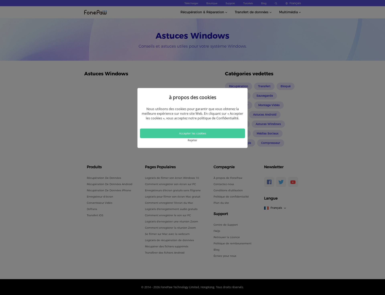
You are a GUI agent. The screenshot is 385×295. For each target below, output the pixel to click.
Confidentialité (227, 118)
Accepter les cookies (192, 133)
